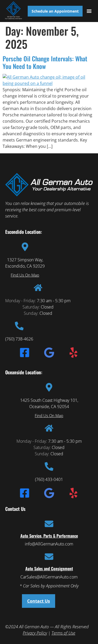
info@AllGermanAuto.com (49, 544)
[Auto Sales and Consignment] (49, 556)
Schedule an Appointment (55, 11)
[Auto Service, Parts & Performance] (49, 523)
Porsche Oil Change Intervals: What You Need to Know (45, 62)
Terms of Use (63, 633)
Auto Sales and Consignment (49, 568)
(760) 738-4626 (19, 339)
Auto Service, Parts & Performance (49, 536)
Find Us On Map (25, 275)
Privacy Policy (35, 633)
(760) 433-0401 (49, 479)
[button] (89, 11)
